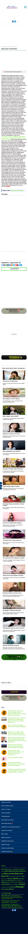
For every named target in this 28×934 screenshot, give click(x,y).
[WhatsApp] (6, 265)
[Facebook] (8, 265)
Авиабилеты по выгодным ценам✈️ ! (10, 827)
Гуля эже (20, 876)
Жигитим (21, 878)
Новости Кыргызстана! (7, 805)
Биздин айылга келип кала (12, 593)
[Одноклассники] (12, 265)
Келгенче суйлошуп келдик (12, 523)
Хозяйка (3, 887)
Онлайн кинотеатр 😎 (6, 851)
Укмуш (22, 884)
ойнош (11, 889)
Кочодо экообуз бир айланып (13, 469)
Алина (10, 869)
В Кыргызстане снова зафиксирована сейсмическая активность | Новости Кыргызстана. (16, 752)
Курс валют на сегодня (7, 819)
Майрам (8, 882)
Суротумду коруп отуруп (11, 486)
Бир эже (14, 334)
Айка (2, 869)
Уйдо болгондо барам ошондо (13, 575)
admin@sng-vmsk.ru (16, 905)
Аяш (19, 869)
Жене (15, 878)
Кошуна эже (20, 880)
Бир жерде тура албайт (11, 416)
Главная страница (5, 46)
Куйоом (3, 882)
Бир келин (9, 873)
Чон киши (7, 887)
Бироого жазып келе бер (11, 434)
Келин (6, 880)
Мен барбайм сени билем (11, 451)
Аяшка (23, 869)
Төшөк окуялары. (13, 46)
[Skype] (19, 265)
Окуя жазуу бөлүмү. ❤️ (7, 823)
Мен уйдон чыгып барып (11, 399)
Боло (10, 876)
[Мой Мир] (21, 265)
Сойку (3, 884)
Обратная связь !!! (6, 837)
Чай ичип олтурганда (17, 190)
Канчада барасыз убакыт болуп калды (13, 504)
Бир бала (16, 871)
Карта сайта (4, 834)
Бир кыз (19, 873)
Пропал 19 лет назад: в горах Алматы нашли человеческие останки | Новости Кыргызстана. (16, 733)
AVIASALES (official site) (7, 841)
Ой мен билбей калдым (11, 645)
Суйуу (7, 884)
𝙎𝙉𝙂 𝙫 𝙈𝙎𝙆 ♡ (12, 6)
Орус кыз (23, 882)
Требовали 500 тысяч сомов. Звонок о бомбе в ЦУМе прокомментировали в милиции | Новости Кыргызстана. (17, 713)
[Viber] (4, 265)
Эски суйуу (4, 889)
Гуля (17, 876)
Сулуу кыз (12, 884)
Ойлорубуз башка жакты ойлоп (13, 628)
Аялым (16, 869)
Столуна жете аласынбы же (12, 540)
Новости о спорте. (6, 809)
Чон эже (12, 887)
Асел (13, 869)
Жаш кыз (5, 878)
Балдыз (3, 871)
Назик (16, 882)
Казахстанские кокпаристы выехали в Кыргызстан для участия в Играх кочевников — (16, 746)
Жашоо (10, 879)
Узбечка (16, 884)
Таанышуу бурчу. (5, 816)
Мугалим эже (12, 882)
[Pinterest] (17, 265)
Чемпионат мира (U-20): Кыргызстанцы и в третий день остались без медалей (16, 764)
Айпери (6, 869)
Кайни (2, 880)
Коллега (15, 880)
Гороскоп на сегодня (6, 830)
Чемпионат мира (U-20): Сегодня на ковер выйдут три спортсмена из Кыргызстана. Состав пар (17, 771)
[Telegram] (2, 265)
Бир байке (9, 871)
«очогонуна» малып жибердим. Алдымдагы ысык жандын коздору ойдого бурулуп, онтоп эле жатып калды (13, 138)
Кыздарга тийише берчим (12, 610)
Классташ (11, 880)
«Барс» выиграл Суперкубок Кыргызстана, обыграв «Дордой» (17, 725)
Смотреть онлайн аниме (7, 848)
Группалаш (13, 876)
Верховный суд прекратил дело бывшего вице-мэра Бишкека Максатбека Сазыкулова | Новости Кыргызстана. (17, 739)
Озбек (19, 882)
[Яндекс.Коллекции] (15, 265)
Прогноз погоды (5, 844)
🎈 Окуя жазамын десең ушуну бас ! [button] (13, 71)
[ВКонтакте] (10, 265)
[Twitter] (13, 265)
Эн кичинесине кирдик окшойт (14, 558)
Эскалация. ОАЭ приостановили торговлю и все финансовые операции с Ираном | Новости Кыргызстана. (16, 720)
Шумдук (20, 886)
